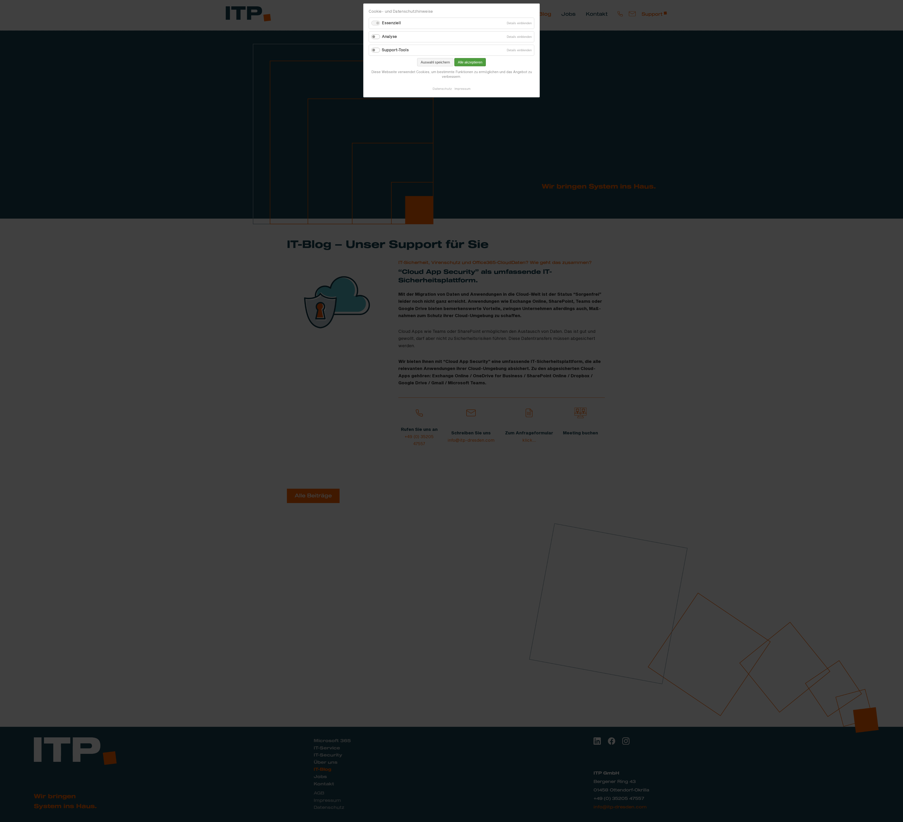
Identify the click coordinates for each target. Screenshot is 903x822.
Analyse (389, 36)
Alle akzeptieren (470, 62)
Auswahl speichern (435, 62)
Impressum (463, 89)
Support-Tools (395, 50)
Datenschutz (442, 89)
